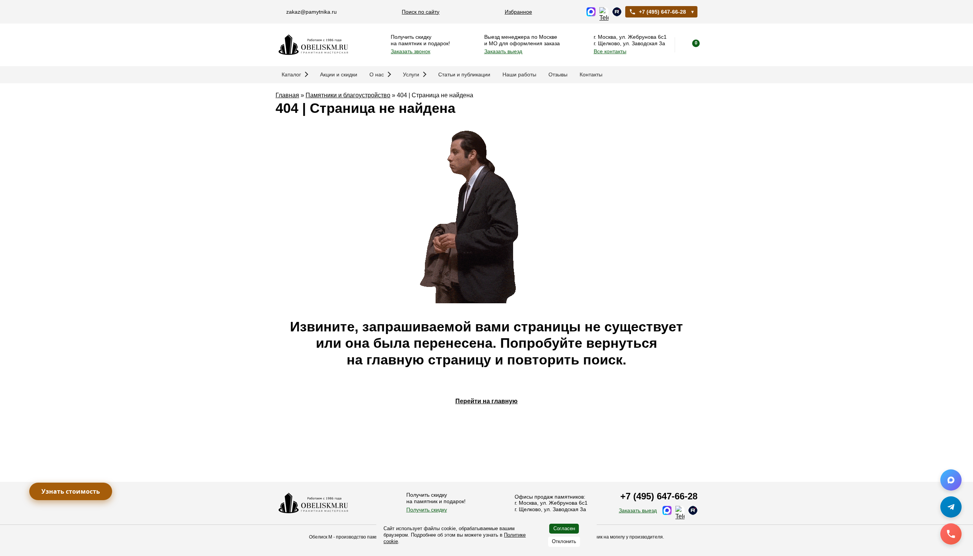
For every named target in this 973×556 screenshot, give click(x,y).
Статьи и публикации (464, 74)
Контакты (591, 74)
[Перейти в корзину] (689, 44)
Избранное (518, 12)
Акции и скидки (338, 74)
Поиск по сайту (420, 12)
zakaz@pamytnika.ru (311, 12)
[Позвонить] (951, 534)
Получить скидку (426, 510)
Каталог (291, 74)
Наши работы (519, 74)
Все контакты (610, 51)
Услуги (411, 74)
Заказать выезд (503, 51)
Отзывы (557, 74)
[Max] (951, 480)
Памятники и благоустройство (348, 95)
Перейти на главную (486, 401)
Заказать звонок (410, 51)
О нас (376, 74)
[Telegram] (951, 507)
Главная (287, 95)
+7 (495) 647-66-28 (662, 12)
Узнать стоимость (70, 491)
